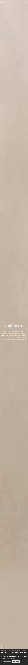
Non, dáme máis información (8, 658)
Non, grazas (16, 661)
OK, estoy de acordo (6, 661)
